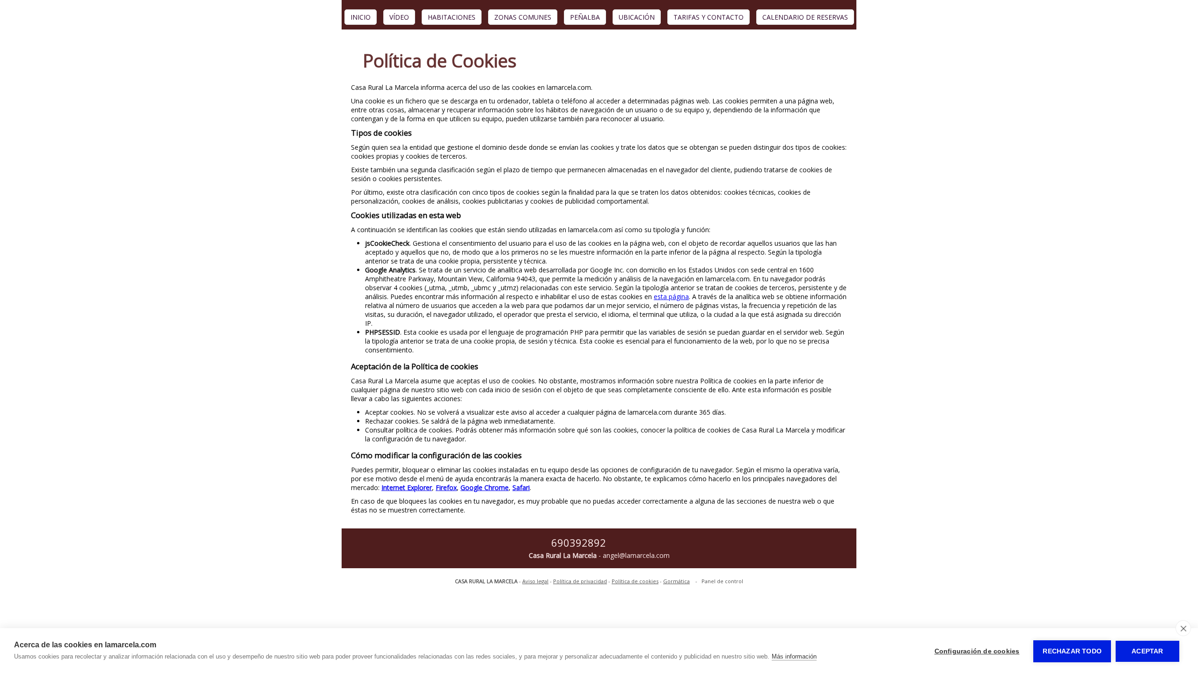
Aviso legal (535, 581)
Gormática (676, 581)
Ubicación (637, 17)
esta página (671, 296)
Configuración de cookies (977, 651)
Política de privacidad (580, 581)
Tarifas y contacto (708, 17)
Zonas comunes (522, 17)
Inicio (361, 17)
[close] (1183, 628)
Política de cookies (635, 581)
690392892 (578, 542)
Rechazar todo (1072, 651)
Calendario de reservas (805, 17)
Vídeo (399, 17)
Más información (794, 656)
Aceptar (1147, 651)
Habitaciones (451, 17)
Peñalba (585, 17)
